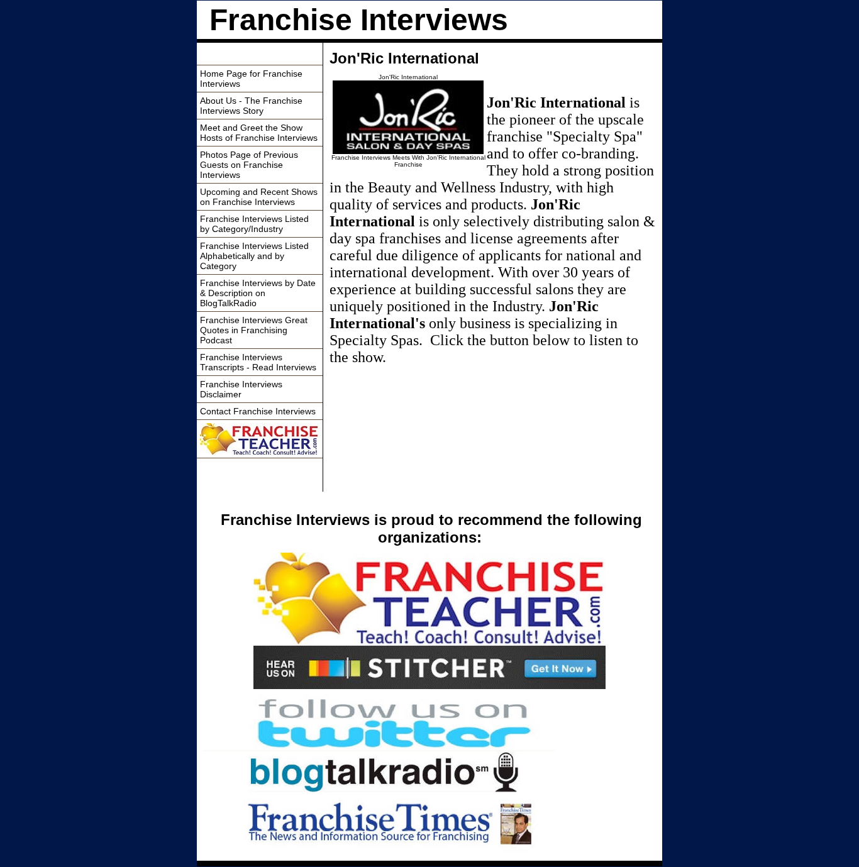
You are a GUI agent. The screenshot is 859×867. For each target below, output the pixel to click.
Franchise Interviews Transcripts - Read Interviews (258, 362)
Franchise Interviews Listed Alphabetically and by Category (254, 256)
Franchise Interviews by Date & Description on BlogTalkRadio (258, 293)
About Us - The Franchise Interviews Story (251, 106)
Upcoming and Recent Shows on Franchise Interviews (259, 197)
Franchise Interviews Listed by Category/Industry (254, 224)
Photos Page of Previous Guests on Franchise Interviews (249, 165)
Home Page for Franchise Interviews (251, 79)
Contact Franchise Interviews (258, 411)
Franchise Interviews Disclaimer (241, 389)
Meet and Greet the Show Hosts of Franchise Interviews (259, 133)
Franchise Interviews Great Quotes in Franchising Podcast (254, 330)
